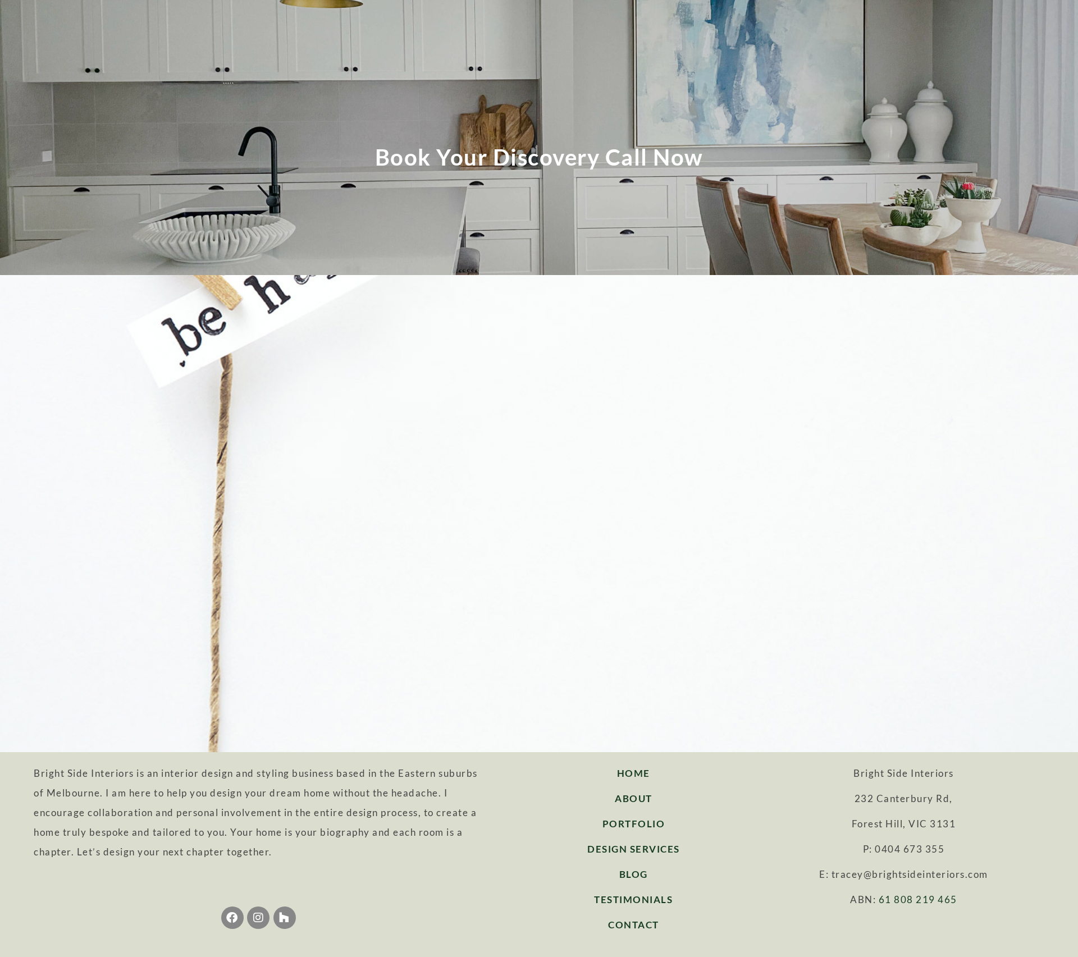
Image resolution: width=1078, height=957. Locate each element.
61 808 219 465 (918, 899)
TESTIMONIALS (633, 899)
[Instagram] (258, 917)
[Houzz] (284, 917)
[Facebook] (232, 917)
